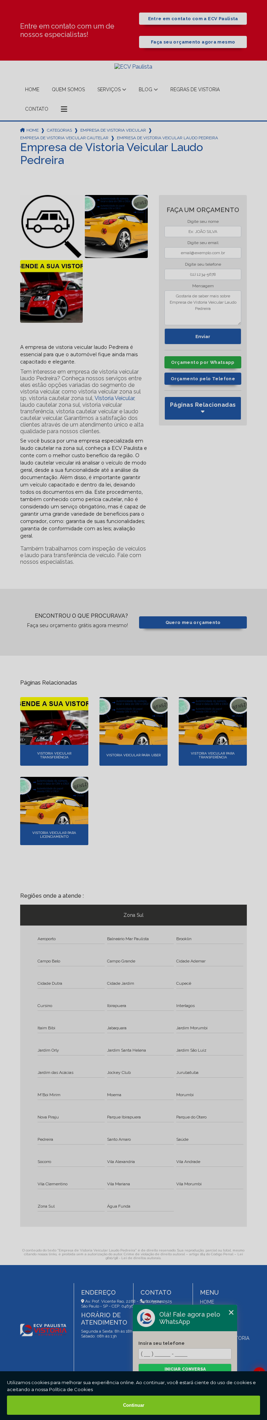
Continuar (133, 1405)
